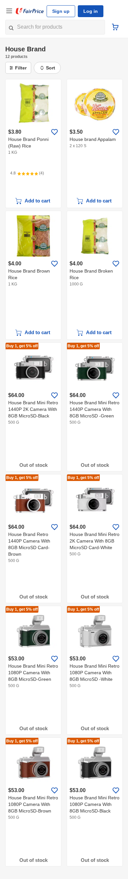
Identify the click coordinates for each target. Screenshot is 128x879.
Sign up (61, 11)
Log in (90, 11)
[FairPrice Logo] (30, 11)
